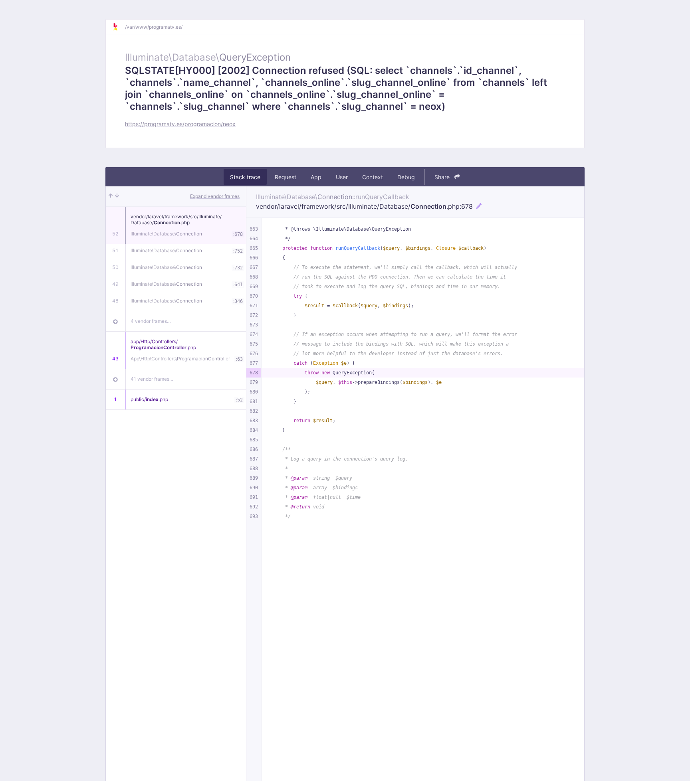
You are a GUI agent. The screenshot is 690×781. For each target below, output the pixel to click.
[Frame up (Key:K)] (110, 196)
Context (372, 177)
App (316, 177)
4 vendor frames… (151, 321)
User (342, 177)
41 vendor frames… (152, 379)
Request (285, 177)
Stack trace (245, 177)
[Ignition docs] (118, 27)
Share (442, 177)
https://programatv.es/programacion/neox (180, 124)
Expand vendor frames (215, 196)
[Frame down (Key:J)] (117, 196)
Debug (406, 177)
